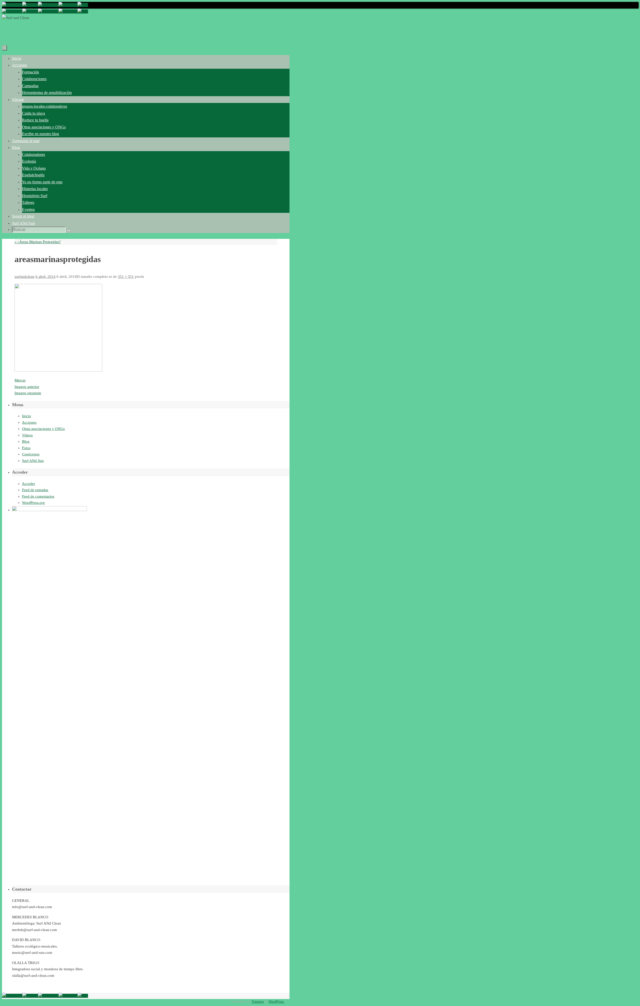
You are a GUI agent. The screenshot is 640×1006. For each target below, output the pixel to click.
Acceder (28, 484)
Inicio (26, 416)
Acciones (29, 422)
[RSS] (83, 5)
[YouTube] (68, 5)
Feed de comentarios (38, 496)
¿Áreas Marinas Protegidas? (37, 242)
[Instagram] (48, 5)
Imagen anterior (26, 387)
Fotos (26, 448)
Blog (26, 441)
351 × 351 (126, 277)
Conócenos (31, 454)
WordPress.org (33, 503)
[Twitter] (30, 5)
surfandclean (24, 277)
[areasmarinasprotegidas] (58, 370)
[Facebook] (12, 5)
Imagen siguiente (27, 393)
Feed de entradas (35, 490)
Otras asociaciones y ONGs (43, 429)
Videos (27, 435)
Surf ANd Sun (33, 461)
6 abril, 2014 (46, 277)
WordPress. (276, 1002)
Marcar (19, 380)
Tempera (258, 1002)
